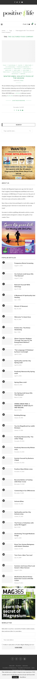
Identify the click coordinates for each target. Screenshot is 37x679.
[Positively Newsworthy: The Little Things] (7, 439)
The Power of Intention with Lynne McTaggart (24, 524)
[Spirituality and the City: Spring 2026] (7, 363)
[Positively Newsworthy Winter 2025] (7, 450)
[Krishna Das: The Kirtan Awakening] (7, 330)
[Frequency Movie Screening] (7, 265)
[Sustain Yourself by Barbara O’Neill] (7, 461)
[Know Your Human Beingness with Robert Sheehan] (7, 547)
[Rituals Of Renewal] (7, 309)
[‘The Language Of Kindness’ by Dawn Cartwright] (7, 352)
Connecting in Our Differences (24, 490)
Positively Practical (27, 72)
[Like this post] (14, 110)
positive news (8, 70)
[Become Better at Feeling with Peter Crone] (7, 482)
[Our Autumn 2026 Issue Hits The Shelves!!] (7, 276)
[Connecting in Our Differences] (7, 493)
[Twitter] (17, 2)
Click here (14, 205)
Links (33, 668)
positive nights (17, 70)
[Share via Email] (22, 110)
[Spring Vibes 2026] (7, 385)
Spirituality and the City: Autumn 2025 (22, 513)
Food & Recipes (11, 65)
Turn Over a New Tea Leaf (23, 555)
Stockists (18, 665)
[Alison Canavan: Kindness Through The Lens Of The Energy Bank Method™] (7, 341)
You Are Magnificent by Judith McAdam (24, 427)
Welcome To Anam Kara (22, 317)
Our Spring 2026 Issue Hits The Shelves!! (23, 394)
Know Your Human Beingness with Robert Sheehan (24, 545)
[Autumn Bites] (7, 504)
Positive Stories (6, 72)
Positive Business (27, 68)
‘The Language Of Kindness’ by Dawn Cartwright (24, 351)
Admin (21, 80)
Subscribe (12, 665)
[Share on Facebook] (16, 110)
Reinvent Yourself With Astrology (22, 285)
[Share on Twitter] (18, 110)
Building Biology (20, 415)
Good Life (20, 65)
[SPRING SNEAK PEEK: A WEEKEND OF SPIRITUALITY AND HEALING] (7, 406)
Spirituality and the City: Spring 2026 (22, 361)
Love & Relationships (10, 66)
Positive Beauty (17, 68)
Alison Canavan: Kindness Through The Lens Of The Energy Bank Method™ (23, 340)
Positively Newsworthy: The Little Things (23, 438)
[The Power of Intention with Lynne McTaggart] (7, 525)
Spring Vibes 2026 (20, 382)
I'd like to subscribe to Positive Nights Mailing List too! (18, 644)
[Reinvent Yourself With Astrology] (7, 287)
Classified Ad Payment (24, 668)
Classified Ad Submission (10, 668)
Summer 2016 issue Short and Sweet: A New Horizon (24, 567)
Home (3, 30)
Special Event (15, 73)
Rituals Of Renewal (21, 306)
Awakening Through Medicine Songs (24, 534)
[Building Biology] (7, 418)
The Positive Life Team (18, 670)
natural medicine (7, 68)
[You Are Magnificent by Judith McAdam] (7, 428)
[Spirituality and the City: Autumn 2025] (7, 514)
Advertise (25, 665)
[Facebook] (14, 2)
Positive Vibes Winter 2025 (23, 469)
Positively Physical (16, 72)
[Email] (22, 2)
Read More (23, 677)
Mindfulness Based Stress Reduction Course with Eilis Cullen (23, 578)
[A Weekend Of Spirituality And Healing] (7, 298)
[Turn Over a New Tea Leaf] (7, 557)
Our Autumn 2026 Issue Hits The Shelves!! (23, 275)
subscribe (10, 95)
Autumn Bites (19, 501)
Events (4, 65)
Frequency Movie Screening (23, 263)
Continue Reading (18, 100)
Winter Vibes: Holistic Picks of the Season (19, 77)
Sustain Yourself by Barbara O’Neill (24, 459)
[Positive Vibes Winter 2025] (7, 471)
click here (17, 93)
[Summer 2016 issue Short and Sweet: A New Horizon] (7, 568)
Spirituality (22, 73)
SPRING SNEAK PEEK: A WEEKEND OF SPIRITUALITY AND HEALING (23, 405)
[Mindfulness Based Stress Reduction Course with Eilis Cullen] (7, 579)
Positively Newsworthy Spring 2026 (24, 372)
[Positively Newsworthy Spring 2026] (7, 374)
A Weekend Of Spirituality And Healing (24, 296)
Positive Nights (26, 70)
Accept (15, 677)
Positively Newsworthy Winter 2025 (24, 448)
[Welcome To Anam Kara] (7, 319)
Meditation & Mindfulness (23, 66)
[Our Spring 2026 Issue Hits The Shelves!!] (7, 395)
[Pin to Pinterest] (20, 110)
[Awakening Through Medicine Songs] (7, 536)
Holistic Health (28, 65)
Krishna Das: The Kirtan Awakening (22, 328)
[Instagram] (19, 2)
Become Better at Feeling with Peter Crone (23, 481)
